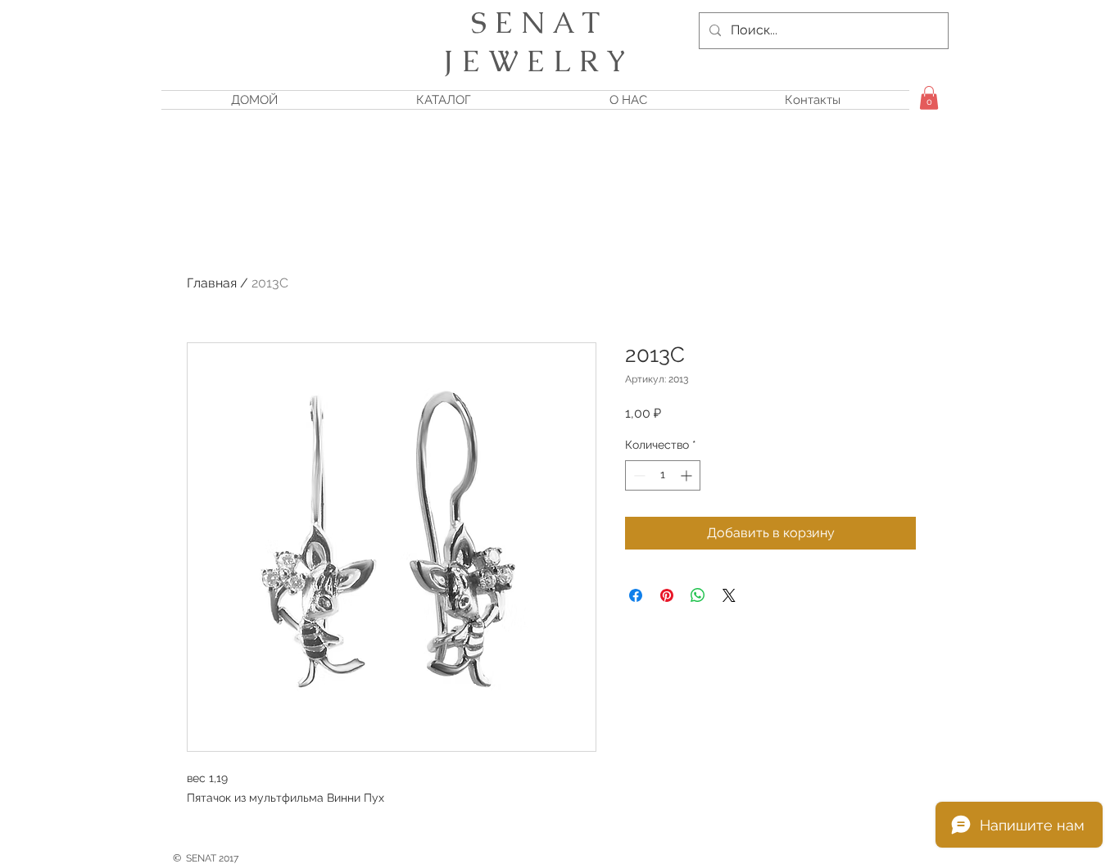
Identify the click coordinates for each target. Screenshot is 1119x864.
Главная (212, 283)
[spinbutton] (662, 475)
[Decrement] (637, 475)
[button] (929, 98)
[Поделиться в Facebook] (636, 595)
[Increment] (687, 475)
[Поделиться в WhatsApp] (698, 595)
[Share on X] (729, 595)
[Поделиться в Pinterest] (667, 595)
